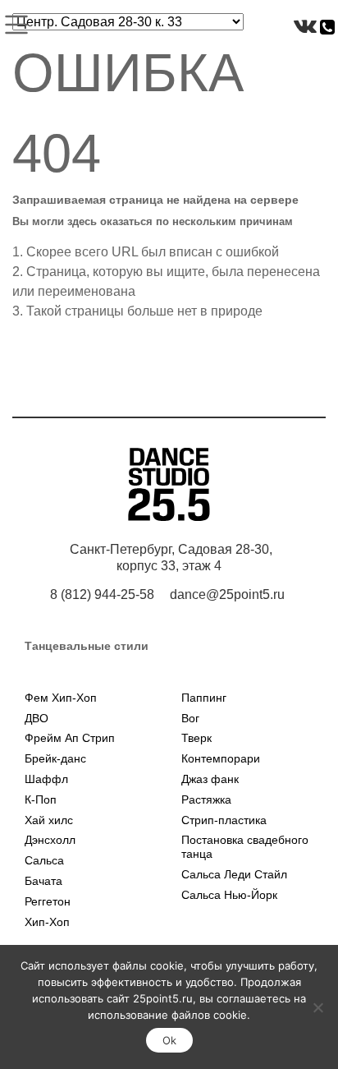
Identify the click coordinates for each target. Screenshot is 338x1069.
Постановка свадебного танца (244, 846)
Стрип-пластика (224, 820)
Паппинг (203, 697)
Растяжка (206, 799)
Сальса (44, 860)
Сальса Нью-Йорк (229, 894)
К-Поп (41, 799)
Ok (169, 1040)
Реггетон (48, 901)
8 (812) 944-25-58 (102, 594)
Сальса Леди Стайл (234, 874)
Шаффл (46, 779)
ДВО (36, 718)
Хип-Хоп (47, 921)
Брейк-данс (55, 758)
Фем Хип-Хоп (61, 697)
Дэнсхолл (50, 839)
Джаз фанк (210, 779)
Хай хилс (49, 820)
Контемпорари (220, 758)
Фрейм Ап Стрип (70, 737)
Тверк (196, 737)
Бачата (43, 880)
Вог (190, 718)
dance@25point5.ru (227, 594)
